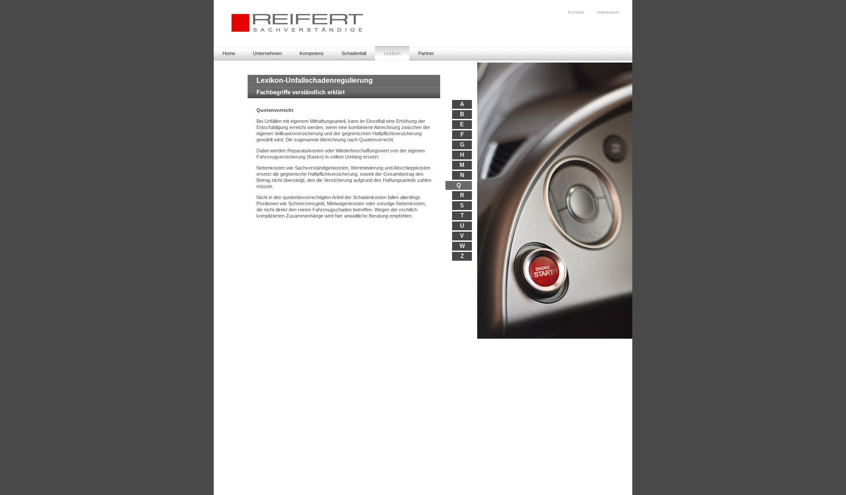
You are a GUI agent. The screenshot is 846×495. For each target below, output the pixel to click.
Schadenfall (353, 53)
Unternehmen (267, 53)
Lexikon (392, 53)
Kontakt (576, 12)
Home (229, 53)
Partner (426, 53)
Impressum (608, 12)
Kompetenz (312, 53)
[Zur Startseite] (288, 44)
